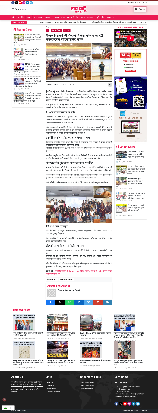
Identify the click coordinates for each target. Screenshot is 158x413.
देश (18, 17)
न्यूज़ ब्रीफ (66, 30)
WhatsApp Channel (87, 388)
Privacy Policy (51, 388)
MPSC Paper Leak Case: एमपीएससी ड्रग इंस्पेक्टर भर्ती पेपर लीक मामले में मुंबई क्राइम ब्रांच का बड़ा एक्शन (27, 68)
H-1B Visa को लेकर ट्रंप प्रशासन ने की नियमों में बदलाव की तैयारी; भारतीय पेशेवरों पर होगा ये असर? (27, 83)
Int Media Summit (67, 279)
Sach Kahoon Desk (69, 290)
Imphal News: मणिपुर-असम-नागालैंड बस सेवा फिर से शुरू (95, 334)
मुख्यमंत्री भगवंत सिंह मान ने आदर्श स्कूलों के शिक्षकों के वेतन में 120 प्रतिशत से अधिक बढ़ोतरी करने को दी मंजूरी (27, 97)
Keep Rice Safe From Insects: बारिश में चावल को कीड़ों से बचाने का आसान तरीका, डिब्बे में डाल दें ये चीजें (28, 363)
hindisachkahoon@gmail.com (133, 394)
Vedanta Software (140, 411)
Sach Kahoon (21, 411)
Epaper (141, 9)
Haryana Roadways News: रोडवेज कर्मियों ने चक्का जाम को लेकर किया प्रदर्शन (37, 22)
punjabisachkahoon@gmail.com (126, 396)
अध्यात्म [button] (47, 17)
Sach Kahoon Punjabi (87, 385)
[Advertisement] (130, 254)
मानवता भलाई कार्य (67, 17)
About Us (50, 382)
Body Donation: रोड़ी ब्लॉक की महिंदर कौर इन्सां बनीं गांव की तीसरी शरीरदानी (130, 209)
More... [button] (109, 17)
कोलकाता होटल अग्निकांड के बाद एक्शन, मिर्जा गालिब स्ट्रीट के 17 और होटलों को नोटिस (61, 334)
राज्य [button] (28, 17)
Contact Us (50, 385)
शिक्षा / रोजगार (80, 17)
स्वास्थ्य (56, 17)
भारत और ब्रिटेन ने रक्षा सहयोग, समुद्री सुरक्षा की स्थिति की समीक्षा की (28, 334)
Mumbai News (52, 279)
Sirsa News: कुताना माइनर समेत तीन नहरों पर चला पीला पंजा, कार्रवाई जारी (135, 22)
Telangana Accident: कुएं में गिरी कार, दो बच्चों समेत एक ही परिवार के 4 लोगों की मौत (61, 362)
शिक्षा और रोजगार (56, 30)
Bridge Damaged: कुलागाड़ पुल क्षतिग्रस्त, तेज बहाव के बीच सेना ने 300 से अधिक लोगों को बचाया (128, 363)
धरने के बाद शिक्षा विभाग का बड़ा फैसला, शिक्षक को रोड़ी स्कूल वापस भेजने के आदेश (88, 22)
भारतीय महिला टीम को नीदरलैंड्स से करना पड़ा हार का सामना (95, 362)
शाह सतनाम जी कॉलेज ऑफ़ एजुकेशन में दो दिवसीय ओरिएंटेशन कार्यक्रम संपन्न (26, 53)
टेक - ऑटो (90, 17)
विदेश (22, 17)
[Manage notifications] (4, 399)
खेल (103, 17)
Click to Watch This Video (130, 27)
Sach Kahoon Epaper (87, 382)
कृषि (98, 17)
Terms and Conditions (54, 391)
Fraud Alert (38, 17)
